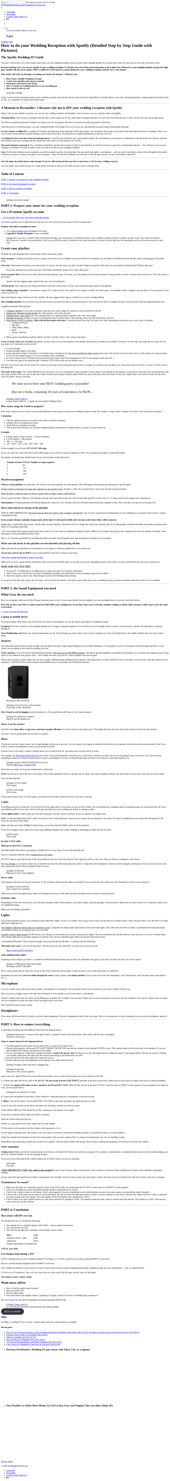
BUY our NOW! (12, 1311)
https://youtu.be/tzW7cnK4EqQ (19, 950)
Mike (4, 1316)
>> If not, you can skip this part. (14, 611)
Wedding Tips (7, 42)
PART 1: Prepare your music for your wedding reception (25, 179)
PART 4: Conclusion (10, 193)
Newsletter (10, 1473)
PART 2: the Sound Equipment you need (18, 184)
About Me (10, 1470)
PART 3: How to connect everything (16, 188)
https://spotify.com (19, 231)
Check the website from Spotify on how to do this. (22, 557)
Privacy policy (7, 1461)
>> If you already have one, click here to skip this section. (25, 217)
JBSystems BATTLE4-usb (27, 755)
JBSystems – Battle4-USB (25, 765)
